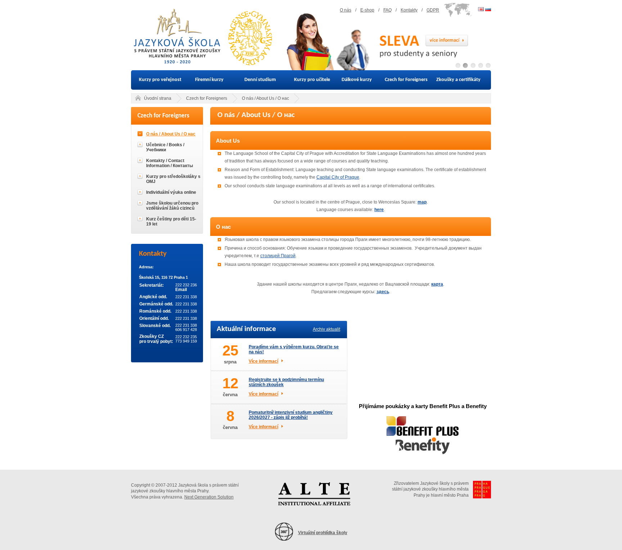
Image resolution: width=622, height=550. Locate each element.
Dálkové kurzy (357, 79)
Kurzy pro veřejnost (160, 79)
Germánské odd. (156, 304)
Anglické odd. (153, 296)
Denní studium (260, 79)
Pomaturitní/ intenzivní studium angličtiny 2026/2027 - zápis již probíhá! (291, 415)
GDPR (433, 10)
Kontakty (409, 10)
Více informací (263, 361)
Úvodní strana (157, 98)
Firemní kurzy (209, 79)
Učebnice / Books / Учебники (165, 147)
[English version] (481, 9)
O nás (345, 10)
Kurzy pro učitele (312, 79)
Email (181, 289)
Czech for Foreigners (406, 79)
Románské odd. (155, 311)
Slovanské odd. (155, 325)
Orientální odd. (154, 318)
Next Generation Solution (209, 497)
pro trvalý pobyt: (156, 341)
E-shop (367, 10)
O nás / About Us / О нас (265, 98)
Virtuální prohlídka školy (322, 532)
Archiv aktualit (326, 329)
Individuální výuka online (171, 192)
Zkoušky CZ (151, 336)
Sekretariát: (151, 285)
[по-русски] (488, 9)
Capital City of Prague (337, 177)
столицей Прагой (278, 255)
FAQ (387, 10)
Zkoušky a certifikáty (458, 79)
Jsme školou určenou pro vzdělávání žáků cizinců (172, 206)
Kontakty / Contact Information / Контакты (169, 163)
